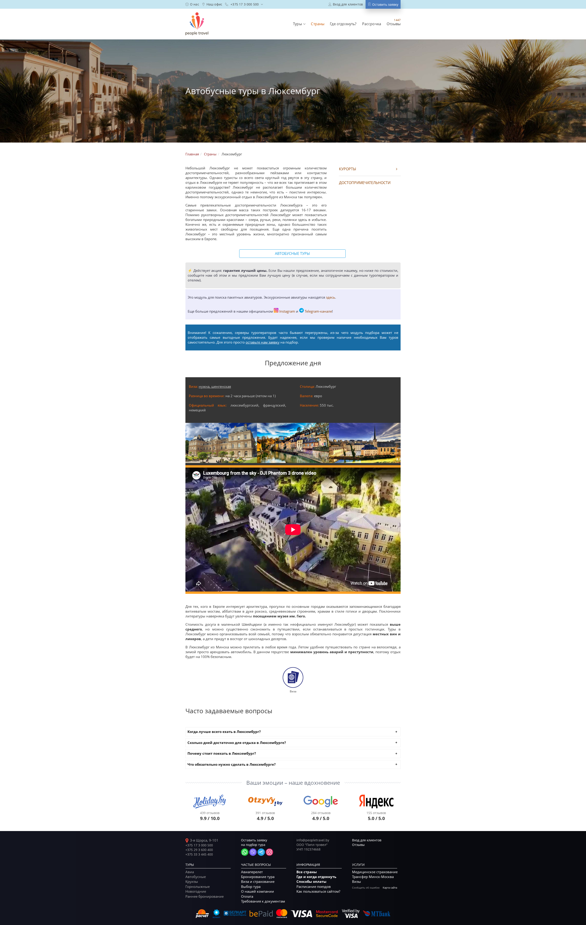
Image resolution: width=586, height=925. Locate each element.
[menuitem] (192, 4)
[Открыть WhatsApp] (244, 852)
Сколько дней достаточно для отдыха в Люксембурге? (236, 742)
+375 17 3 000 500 (199, 845)
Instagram (287, 311)
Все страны (306, 872)
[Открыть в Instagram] (269, 852)
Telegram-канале (318, 311)
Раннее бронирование (204, 896)
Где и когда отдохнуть (316, 876)
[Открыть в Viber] (253, 852)
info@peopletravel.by (312, 840)
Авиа (189, 872)
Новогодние (195, 891)
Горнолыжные (197, 886)
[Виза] (293, 677)
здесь (330, 297)
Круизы (191, 881)
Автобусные (195, 876)
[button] (299, 23)
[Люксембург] (221, 443)
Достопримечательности (365, 182)
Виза (293, 691)
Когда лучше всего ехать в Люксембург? (224, 731)
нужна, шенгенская (215, 386)
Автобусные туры (292, 253)
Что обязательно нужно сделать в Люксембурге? (231, 764)
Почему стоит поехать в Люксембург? (221, 753)
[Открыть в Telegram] (261, 852)
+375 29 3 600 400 (199, 850)
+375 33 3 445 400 (199, 854)
